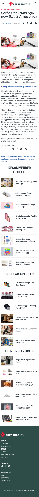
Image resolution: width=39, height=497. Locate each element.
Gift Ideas (9, 9)
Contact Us (5, 478)
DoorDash (4, 443)
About (3, 475)
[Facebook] (27, 23)
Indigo (3, 452)
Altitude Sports (6, 446)
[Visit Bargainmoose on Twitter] (2, 466)
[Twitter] (23, 23)
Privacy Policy (6, 480)
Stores (3, 441)
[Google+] (35, 23)
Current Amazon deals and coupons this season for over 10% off (19, 159)
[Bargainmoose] (19, 3)
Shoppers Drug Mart (8, 454)
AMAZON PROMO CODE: (12, 156)
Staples (3, 449)
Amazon (17, 9)
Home (3, 9)
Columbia (4, 457)
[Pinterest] (31, 23)
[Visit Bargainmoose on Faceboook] (5, 466)
